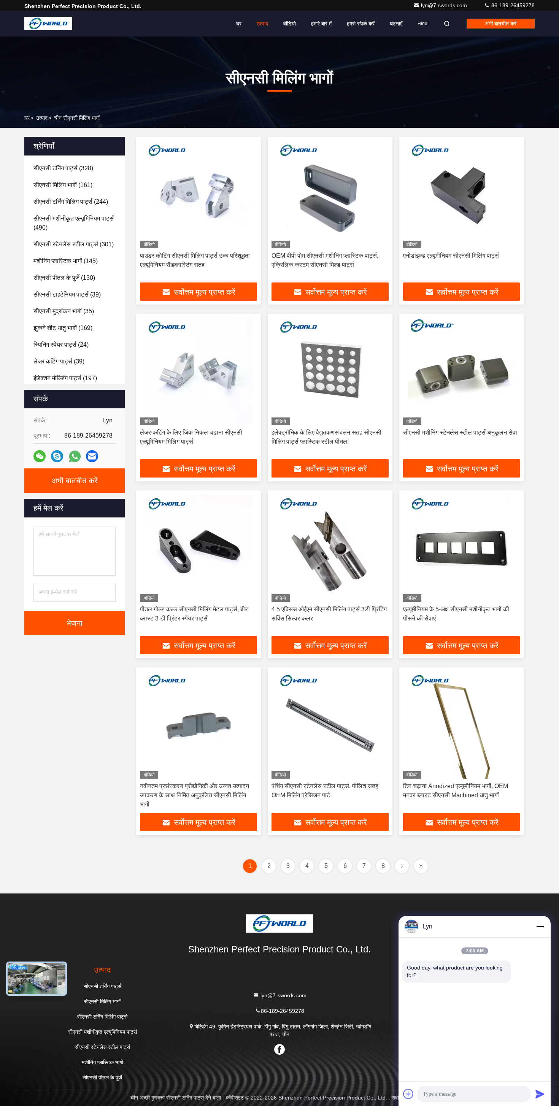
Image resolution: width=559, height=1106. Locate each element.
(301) (73, 244)
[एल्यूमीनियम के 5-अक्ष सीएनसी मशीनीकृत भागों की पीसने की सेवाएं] (461, 548)
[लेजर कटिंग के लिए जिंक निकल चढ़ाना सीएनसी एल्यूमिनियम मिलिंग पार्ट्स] (198, 371)
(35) (63, 311)
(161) (62, 185)
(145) (65, 261)
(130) (64, 278)
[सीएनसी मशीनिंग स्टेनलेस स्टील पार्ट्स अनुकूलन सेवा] (461, 371)
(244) (70, 201)
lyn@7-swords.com (444, 5)
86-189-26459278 (512, 5)
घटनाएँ (396, 24)
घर (238, 24)
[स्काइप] (57, 456)
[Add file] (408, 1093)
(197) (65, 378)
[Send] (540, 1093)
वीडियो (289, 24)
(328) (63, 168)
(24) (61, 344)
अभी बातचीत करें (500, 24)
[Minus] (540, 926)
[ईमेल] (92, 456)
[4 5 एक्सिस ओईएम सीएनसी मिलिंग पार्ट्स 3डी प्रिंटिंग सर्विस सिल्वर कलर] (330, 548)
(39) (67, 294)
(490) (73, 223)
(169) (62, 328)
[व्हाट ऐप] (75, 456)
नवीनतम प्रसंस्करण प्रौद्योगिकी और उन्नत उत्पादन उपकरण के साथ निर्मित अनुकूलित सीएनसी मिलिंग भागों (194, 795)
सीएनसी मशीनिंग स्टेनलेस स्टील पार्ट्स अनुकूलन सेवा (460, 432)
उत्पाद (262, 24)
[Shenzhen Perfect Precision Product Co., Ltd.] (48, 23)
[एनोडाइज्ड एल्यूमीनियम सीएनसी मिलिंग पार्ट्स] (461, 194)
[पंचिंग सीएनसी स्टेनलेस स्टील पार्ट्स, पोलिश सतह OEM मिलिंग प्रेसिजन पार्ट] (330, 725)
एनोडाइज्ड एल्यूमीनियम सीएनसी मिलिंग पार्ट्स (451, 255)
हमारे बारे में (321, 24)
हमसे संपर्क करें (361, 24)
